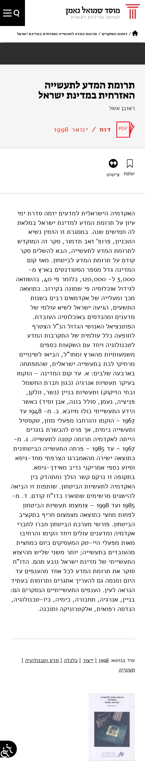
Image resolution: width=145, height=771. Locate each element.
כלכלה (69, 660)
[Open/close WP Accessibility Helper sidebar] (5, 752)
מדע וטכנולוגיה (40, 660)
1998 (102, 660)
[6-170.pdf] (125, 130)
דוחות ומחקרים (114, 33)
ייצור (86, 660)
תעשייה (127, 669)
